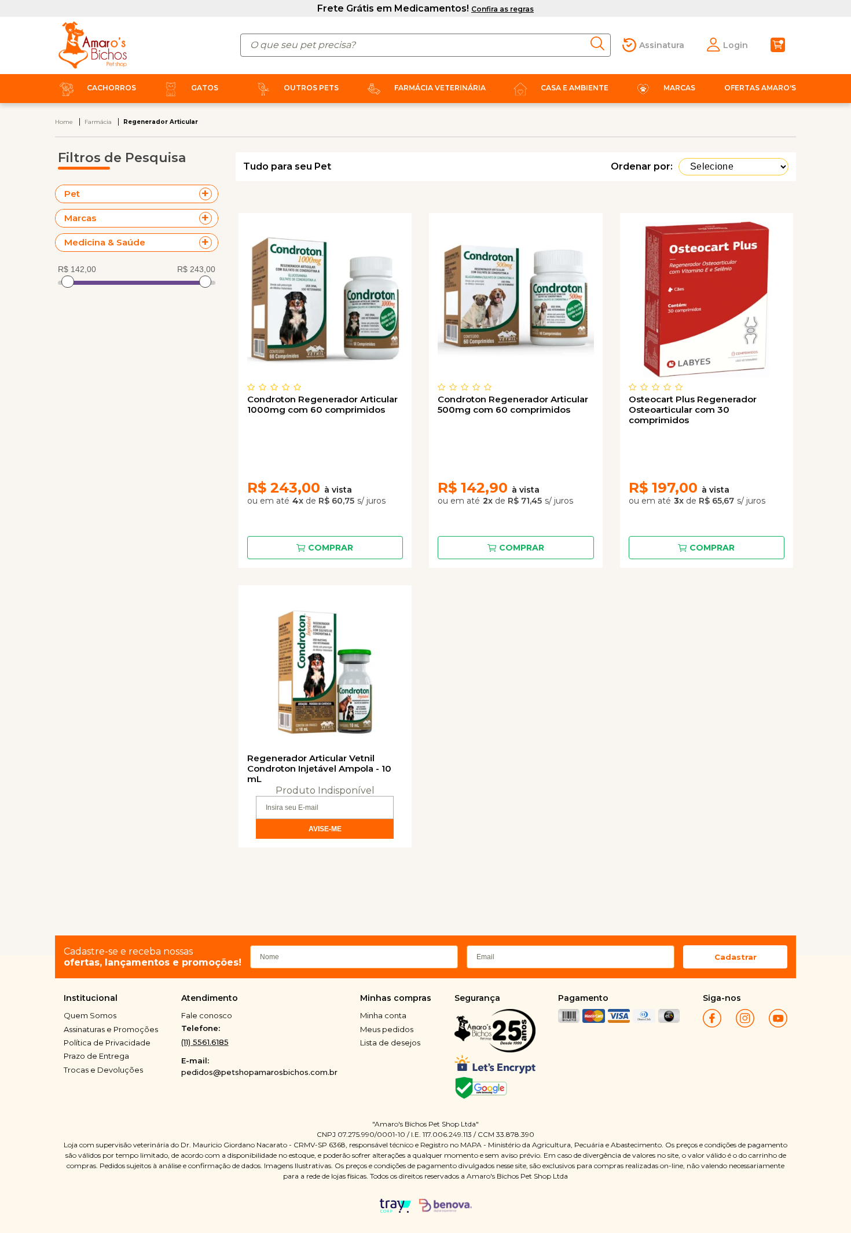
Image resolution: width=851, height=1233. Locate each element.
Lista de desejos (390, 1042)
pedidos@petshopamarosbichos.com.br (259, 1072)
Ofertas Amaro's (760, 87)
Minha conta (383, 1015)
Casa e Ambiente (574, 87)
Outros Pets (311, 87)
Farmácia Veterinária (440, 87)
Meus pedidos (386, 1029)
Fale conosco (206, 1015)
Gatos (204, 87)
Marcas (679, 87)
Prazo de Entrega (96, 1055)
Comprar (330, 547)
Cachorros (111, 87)
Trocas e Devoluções (103, 1069)
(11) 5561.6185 (205, 1042)
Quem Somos (90, 1015)
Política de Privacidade (107, 1042)
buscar (600, 44)
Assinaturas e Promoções (111, 1029)
